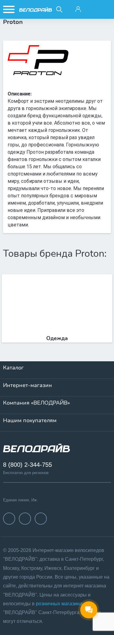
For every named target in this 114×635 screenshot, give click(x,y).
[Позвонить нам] (91, 9)
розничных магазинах (60, 603)
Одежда (57, 338)
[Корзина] (105, 9)
